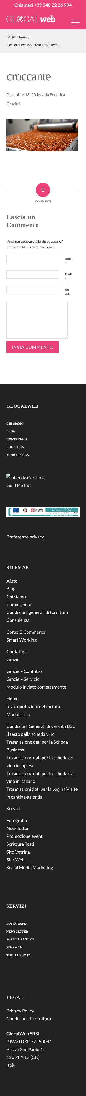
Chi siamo (15, 423)
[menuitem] (73, 25)
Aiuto (11, 581)
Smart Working (21, 640)
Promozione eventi (25, 836)
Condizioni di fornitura (28, 1019)
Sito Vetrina (18, 852)
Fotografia (16, 820)
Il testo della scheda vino (30, 734)
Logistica (15, 447)
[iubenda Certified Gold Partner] (43, 482)
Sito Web (15, 860)
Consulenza (18, 620)
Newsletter (17, 828)
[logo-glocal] (35, 19)
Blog (11, 431)
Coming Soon (19, 604)
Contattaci (16, 439)
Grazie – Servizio (23, 679)
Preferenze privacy (25, 537)
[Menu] (73, 22)
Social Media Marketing (29, 867)
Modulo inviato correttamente (36, 687)
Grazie (12, 659)
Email (68, 276)
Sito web (67, 292)
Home (12, 698)
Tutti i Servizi (19, 955)
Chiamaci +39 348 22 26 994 (43, 5)
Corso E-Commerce (25, 632)
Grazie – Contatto (24, 671)
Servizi (13, 808)
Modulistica (17, 455)
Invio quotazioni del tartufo (33, 706)
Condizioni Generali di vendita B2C (40, 726)
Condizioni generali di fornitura (37, 612)
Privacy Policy (20, 1011)
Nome (68, 261)
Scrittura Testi (20, 844)
